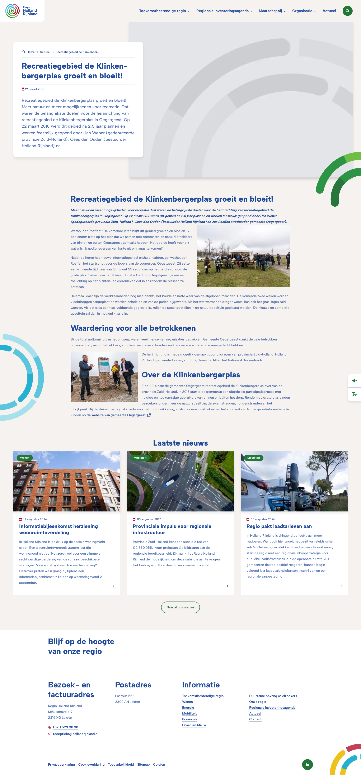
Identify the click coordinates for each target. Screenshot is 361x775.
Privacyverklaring (61, 764)
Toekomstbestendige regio (203, 696)
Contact (255, 719)
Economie (189, 719)
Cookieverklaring (91, 764)
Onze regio (257, 702)
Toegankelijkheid (121, 764)
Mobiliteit (189, 713)
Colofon (159, 764)
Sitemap (143, 764)
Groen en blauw (194, 725)
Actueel (255, 713)
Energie (188, 708)
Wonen (187, 702)
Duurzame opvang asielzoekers (273, 696)
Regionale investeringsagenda (272, 708)
